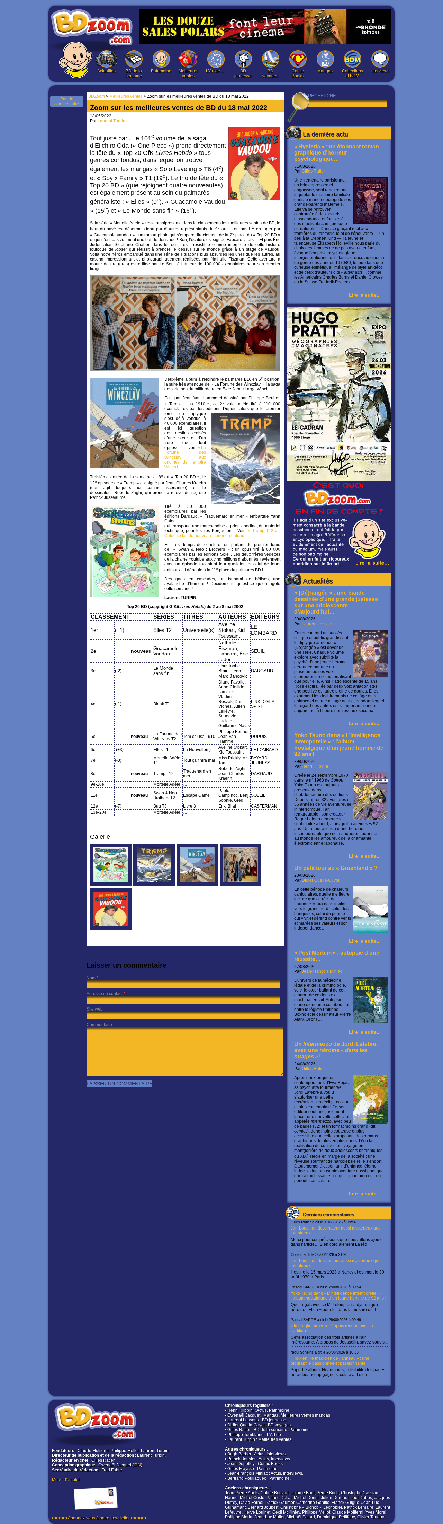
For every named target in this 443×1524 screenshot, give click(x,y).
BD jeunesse (243, 73)
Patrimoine (161, 71)
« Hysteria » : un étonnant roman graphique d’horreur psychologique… (336, 152)
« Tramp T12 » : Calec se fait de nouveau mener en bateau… (222, 533)
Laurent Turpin (111, 120)
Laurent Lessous (317, 624)
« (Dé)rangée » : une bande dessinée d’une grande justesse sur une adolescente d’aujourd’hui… (336, 602)
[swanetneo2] (111, 884)
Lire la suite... (365, 295)
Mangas (325, 71)
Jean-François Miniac (322, 971)
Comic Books (298, 73)
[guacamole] (111, 928)
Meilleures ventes (188, 73)
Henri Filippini (315, 766)
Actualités (106, 71)
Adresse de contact (105, 993)
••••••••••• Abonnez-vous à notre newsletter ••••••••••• (99, 1518)
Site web (95, 1009)
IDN (137, 1465)
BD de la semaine (134, 73)
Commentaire (99, 1024)
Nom (91, 978)
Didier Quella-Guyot (320, 880)
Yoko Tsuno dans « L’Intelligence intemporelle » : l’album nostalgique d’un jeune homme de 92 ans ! (338, 744)
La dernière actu (325, 134)
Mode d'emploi (66, 1479)
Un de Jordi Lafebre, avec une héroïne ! (336, 1050)
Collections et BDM (352, 73)
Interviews (379, 71)
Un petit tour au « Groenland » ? (336, 868)
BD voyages (270, 73)
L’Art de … (215, 71)
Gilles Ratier (313, 171)
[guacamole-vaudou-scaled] (240, 884)
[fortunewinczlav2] (197, 884)
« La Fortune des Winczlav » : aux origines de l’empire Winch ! (185, 457)
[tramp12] (154, 884)
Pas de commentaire (66, 101)
